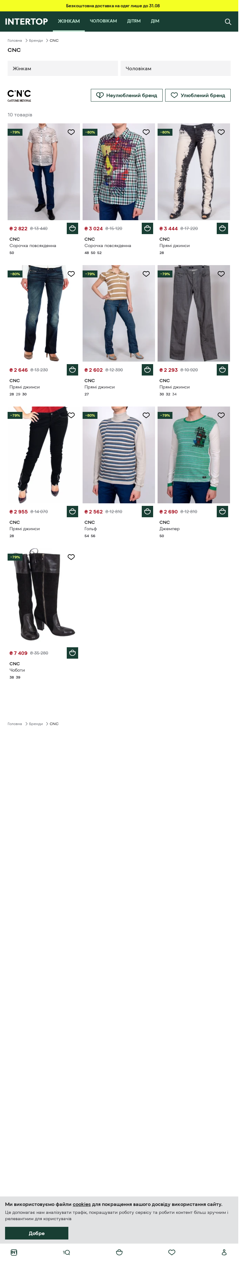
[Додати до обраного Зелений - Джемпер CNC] (221, 415)
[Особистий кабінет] (224, 1252)
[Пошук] (228, 21)
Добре (37, 1233)
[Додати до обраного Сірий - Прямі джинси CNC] (221, 274)
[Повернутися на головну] (26, 21)
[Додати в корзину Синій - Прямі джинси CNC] (72, 370)
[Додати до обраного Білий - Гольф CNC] (146, 415)
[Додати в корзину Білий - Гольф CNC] (147, 511)
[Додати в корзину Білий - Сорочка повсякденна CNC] (72, 228)
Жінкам (22, 68)
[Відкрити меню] (66, 1252)
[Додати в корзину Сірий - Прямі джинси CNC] (222, 370)
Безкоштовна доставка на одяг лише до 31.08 (113, 5)
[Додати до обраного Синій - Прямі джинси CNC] (71, 274)
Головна (15, 40)
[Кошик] (119, 1252)
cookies (82, 1204)
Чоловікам (138, 68)
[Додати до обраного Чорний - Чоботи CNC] (71, 557)
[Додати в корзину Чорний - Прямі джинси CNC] (222, 228)
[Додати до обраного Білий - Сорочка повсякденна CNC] (71, 132)
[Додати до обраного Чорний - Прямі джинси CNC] (221, 132)
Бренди (36, 40)
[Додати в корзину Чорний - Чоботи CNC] (72, 653)
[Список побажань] (171, 1252)
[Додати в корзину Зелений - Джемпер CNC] (222, 511)
